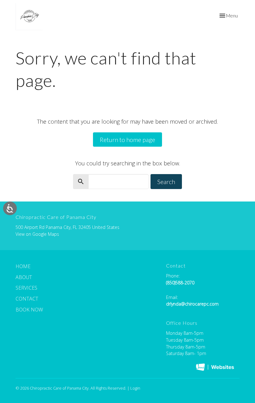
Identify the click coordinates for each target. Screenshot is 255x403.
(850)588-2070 (180, 283)
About (24, 277)
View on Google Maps (37, 234)
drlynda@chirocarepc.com (192, 304)
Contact (27, 298)
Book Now (29, 309)
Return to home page (127, 139)
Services (26, 287)
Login (135, 388)
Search (166, 181)
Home (23, 266)
